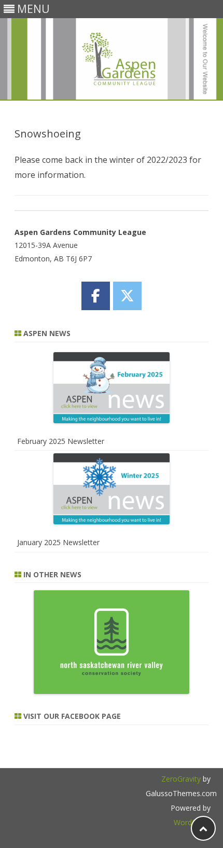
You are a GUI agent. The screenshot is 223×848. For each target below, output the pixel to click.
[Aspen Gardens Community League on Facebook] (95, 296)
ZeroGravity (181, 779)
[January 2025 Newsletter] (111, 491)
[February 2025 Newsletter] (111, 389)
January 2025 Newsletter (58, 542)
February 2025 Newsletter (60, 441)
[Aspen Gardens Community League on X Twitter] (127, 296)
